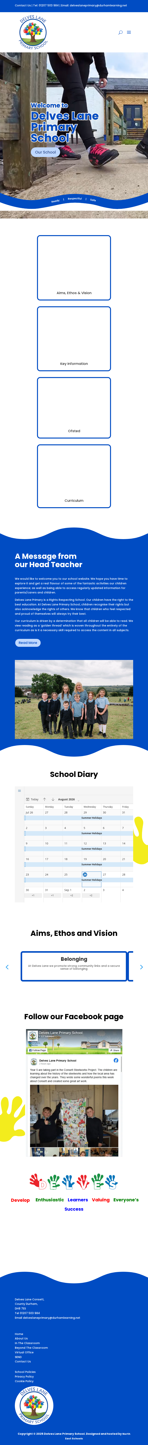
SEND (18, 1357)
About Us (21, 1338)
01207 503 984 (49, 5)
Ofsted (74, 430)
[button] (7, 967)
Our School (45, 152)
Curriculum (74, 500)
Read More (28, 642)
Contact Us (23, 5)
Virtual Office (24, 1352)
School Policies (25, 1372)
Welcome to (49, 105)
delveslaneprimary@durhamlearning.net (98, 5)
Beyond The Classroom (31, 1348)
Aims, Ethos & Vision (74, 292)
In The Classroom (27, 1343)
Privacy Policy (24, 1376)
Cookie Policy (24, 1381)
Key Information (74, 363)
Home (19, 1334)
